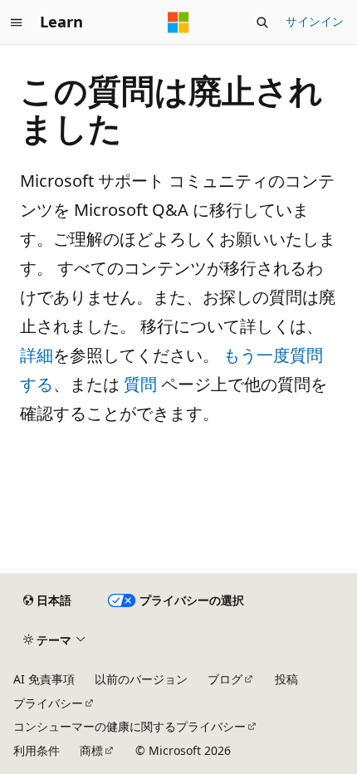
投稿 (286, 679)
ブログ (225, 679)
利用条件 (36, 750)
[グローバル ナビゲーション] (16, 22)
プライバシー (48, 703)
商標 (91, 750)
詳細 (36, 355)
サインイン (315, 21)
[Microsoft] (178, 22)
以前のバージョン (141, 679)
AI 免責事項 (44, 679)
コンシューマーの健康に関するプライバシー (129, 726)
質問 (140, 384)
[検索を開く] (262, 22)
